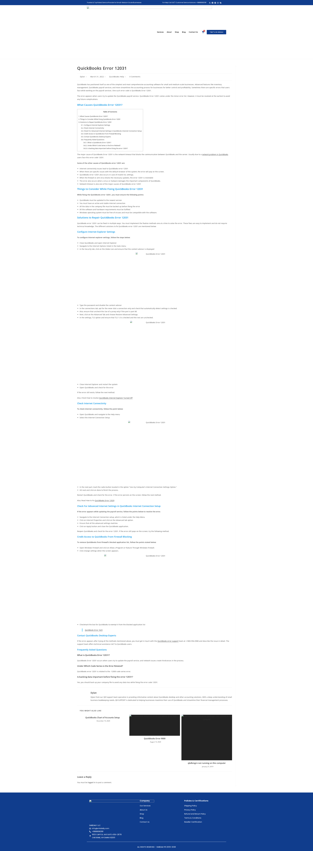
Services (160, 32)
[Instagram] (218, 3)
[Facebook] (213, 3)
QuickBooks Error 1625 (94, 630)
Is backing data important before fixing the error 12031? (105, 148)
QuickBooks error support (168, 641)
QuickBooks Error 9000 (154, 738)
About (169, 32)
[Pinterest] (215, 3)
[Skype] (220, 3)
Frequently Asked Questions (92, 139)
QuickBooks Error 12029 (104, 500)
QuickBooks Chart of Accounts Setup (102, 717)
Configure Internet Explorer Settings (95, 125)
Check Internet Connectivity (92, 128)
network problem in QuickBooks (215, 154)
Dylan (82, 76)
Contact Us (193, 32)
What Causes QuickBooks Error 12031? (93, 116)
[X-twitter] (210, 3)
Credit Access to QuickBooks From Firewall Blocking (101, 134)
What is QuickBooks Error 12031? (97, 142)
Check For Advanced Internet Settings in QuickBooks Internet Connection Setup (111, 131)
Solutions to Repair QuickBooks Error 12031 (95, 122)
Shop (177, 32)
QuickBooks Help (116, 76)
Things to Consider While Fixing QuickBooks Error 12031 (99, 119)
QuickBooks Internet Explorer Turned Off (116, 398)
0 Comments (134, 76)
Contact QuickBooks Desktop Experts (96, 137)
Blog (184, 32)
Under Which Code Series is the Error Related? (102, 145)
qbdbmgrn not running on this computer (207, 763)
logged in (91, 782)
